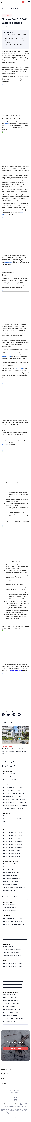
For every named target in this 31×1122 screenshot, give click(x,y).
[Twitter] (10, 1104)
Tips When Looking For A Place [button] (13, 44)
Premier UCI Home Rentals (10, 881)
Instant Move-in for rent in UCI (11, 869)
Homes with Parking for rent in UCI (12, 790)
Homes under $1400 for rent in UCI (12, 844)
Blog (7, 8)
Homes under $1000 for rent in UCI (12, 838)
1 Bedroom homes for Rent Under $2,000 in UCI (16, 887)
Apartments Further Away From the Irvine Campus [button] (16, 41)
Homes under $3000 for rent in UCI (12, 856)
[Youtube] (26, 1104)
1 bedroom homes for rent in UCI (12, 818)
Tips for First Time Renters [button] (12, 47)
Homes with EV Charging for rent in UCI (14, 799)
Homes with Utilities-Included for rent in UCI (15, 805)
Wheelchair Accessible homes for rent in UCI (15, 808)
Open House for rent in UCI (10, 866)
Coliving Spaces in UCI (9, 890)
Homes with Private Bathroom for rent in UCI (15, 793)
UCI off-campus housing (15, 670)
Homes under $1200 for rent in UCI (12, 841)
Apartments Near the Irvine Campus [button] (15, 38)
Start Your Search (15, 1048)
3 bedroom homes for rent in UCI (12, 824)
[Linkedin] (16, 1104)
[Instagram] (21, 1104)
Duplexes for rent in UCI (9, 779)
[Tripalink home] (2, 2)
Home (3, 8)
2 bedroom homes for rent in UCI (12, 821)
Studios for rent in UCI (9, 816)
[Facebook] (5, 1104)
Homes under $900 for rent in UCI (12, 835)
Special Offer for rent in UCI (11, 872)
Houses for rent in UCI (9, 773)
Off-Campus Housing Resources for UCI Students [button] (16, 35)
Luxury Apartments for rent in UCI (12, 878)
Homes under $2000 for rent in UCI (13, 850)
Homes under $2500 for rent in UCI (12, 853)
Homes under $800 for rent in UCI (12, 832)
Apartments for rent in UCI (10, 776)
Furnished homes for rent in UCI (12, 796)
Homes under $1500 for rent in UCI (12, 847)
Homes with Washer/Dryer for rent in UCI (14, 802)
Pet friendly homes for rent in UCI (12, 787)
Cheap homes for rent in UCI (11, 875)
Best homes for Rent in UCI (10, 884)
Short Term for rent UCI (9, 863)
